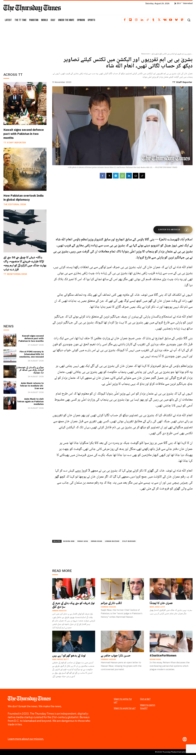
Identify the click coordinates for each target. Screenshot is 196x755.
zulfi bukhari (129, 541)
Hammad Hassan (108, 607)
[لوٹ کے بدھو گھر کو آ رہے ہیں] (73, 641)
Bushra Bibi (68, 541)
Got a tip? (145, 698)
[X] (159, 20)
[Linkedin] (142, 20)
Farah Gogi (82, 541)
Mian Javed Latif (157, 607)
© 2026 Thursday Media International (171, 752)
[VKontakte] (165, 20)
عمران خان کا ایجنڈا (161, 603)
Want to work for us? (125, 708)
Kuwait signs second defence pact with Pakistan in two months (23, 134)
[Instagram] (136, 20)
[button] (189, 20)
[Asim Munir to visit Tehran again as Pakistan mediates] (9, 403)
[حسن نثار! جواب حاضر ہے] (122, 641)
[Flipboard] (130, 20)
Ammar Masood (59, 611)
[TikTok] (148, 20)
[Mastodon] (182, 20)
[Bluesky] (176, 20)
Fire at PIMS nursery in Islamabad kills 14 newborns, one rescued (31, 354)
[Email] (135, 176)
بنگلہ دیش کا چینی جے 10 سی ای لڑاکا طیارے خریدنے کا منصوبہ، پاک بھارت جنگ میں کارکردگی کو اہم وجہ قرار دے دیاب (24, 263)
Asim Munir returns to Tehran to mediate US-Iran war (32, 386)
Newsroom (145, 53)
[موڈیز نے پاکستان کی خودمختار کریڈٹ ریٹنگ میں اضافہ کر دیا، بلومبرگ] (9, 371)
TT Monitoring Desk (15, 274)
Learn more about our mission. (26, 738)
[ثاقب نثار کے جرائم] (122, 589)
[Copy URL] (142, 176)
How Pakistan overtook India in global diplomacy (23, 197)
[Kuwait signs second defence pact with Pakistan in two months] (24, 103)
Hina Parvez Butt (60, 659)
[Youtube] (170, 20)
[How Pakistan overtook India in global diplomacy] (24, 169)
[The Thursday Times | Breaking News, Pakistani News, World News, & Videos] (32, 8)
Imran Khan (96, 541)
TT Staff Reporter (14, 142)
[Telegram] (116, 176)
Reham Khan (155, 659)
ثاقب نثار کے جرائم (111, 603)
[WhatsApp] (122, 176)
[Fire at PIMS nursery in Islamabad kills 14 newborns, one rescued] (9, 355)
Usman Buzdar (112, 541)
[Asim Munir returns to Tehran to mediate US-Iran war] (9, 387)
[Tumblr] (153, 20)
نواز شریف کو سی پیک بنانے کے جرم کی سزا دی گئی (73, 605)
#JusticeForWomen (163, 655)
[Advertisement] (24, 47)
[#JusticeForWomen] (171, 641)
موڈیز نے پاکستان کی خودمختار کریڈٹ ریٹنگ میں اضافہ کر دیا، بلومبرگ (30, 370)
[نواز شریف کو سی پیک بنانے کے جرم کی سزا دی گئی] (73, 589)
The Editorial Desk (14, 204)
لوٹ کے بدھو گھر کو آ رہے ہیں (69, 655)
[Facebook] (125, 20)
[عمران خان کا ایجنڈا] (171, 589)
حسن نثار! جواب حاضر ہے (115, 655)
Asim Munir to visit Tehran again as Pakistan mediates (30, 401)
